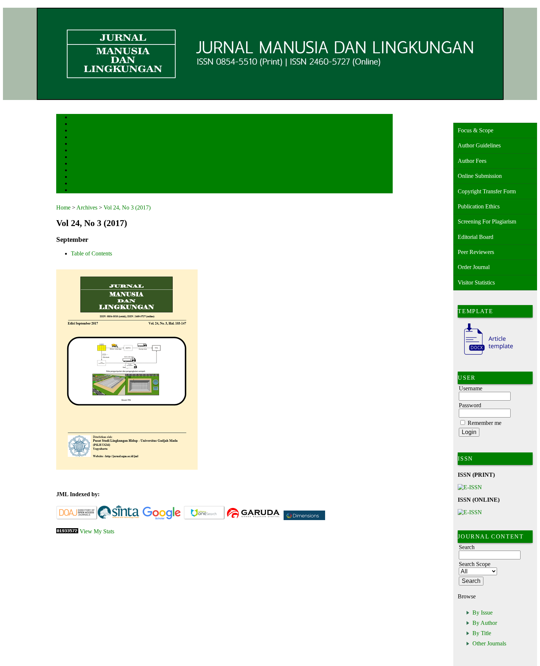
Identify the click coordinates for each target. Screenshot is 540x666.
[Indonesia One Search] (204, 518)
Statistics (78, 171)
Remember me (484, 423)
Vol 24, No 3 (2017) (127, 207)
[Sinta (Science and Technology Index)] (118, 518)
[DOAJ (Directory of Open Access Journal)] (77, 518)
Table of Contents (91, 253)
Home (75, 118)
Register (77, 138)
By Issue (482, 612)
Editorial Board (475, 237)
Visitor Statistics (476, 282)
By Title (481, 633)
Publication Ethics (479, 206)
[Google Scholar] (161, 518)
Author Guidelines (479, 145)
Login (76, 131)
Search (76, 144)
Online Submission (480, 176)
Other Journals (489, 643)
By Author (484, 623)
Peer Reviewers (476, 252)
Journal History (84, 184)
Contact (77, 191)
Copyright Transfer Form (487, 191)
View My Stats (97, 531)
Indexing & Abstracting (90, 177)
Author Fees (472, 161)
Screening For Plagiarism (487, 221)
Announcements (84, 164)
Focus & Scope (475, 130)
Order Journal (474, 267)
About (76, 124)
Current (77, 151)
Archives (78, 157)
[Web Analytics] (67, 531)
